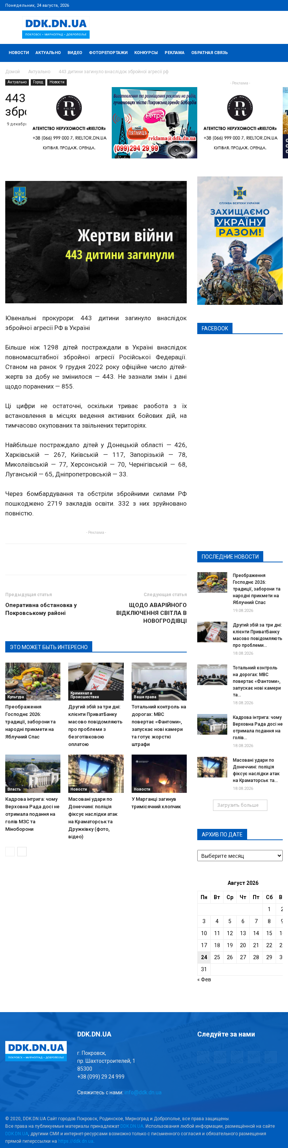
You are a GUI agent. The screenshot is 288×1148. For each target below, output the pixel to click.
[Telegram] (240, 5)
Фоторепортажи (108, 52)
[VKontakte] (264, 5)
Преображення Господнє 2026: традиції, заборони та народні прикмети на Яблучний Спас (30, 722)
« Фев (204, 979)
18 (217, 945)
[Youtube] (277, 5)
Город (38, 82)
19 (230, 945)
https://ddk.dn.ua (75, 1141)
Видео (75, 52)
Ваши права (145, 697)
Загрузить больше (238, 805)
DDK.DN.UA (131, 1126)
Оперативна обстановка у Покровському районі (41, 609)
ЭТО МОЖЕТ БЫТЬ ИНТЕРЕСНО (49, 647)
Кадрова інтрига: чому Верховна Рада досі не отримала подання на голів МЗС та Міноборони (32, 814)
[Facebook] (227, 5)
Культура (16, 697)
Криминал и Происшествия (84, 695)
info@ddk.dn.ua (143, 1092)
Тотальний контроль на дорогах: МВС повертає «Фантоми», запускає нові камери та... (257, 681)
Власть (14, 789)
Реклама (174, 52)
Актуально (48, 52)
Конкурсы (146, 52)
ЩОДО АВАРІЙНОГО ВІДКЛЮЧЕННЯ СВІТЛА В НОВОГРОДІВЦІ (151, 613)
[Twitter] (252, 5)
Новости (19, 52)
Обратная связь (209, 52)
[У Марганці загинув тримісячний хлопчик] (159, 773)
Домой (12, 71)
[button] (274, 53)
